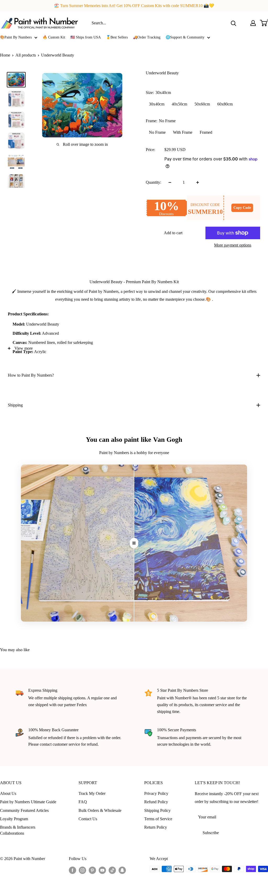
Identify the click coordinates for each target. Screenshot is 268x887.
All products (25, 55)
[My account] (253, 23)
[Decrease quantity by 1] (169, 182)
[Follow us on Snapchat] (122, 870)
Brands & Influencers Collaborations (17, 830)
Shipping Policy (157, 810)
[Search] (233, 23)
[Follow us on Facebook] (72, 870)
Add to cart (173, 233)
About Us (8, 793)
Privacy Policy (156, 793)
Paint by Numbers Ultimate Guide (28, 802)
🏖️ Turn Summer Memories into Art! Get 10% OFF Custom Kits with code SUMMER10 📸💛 (134, 5)
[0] (263, 23)
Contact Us (88, 819)
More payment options (232, 245)
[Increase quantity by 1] (197, 182)
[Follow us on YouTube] (102, 870)
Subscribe (211, 832)
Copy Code (242, 208)
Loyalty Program (14, 819)
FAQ (83, 802)
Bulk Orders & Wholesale (100, 810)
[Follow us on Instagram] (82, 870)
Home (5, 55)
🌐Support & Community (185, 37)
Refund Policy (156, 802)
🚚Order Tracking (146, 37)
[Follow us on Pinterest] (92, 870)
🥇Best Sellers (117, 37)
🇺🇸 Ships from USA (85, 37)
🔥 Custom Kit (54, 37)
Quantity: (153, 182)
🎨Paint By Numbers (16, 37)
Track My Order (92, 793)
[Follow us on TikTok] (112, 870)
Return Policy (155, 827)
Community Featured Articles (24, 810)
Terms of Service (158, 819)
